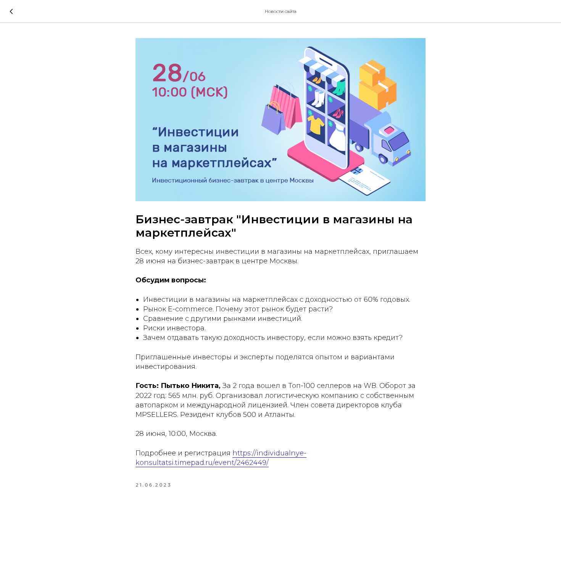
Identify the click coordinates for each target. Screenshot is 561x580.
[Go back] (11, 11)
